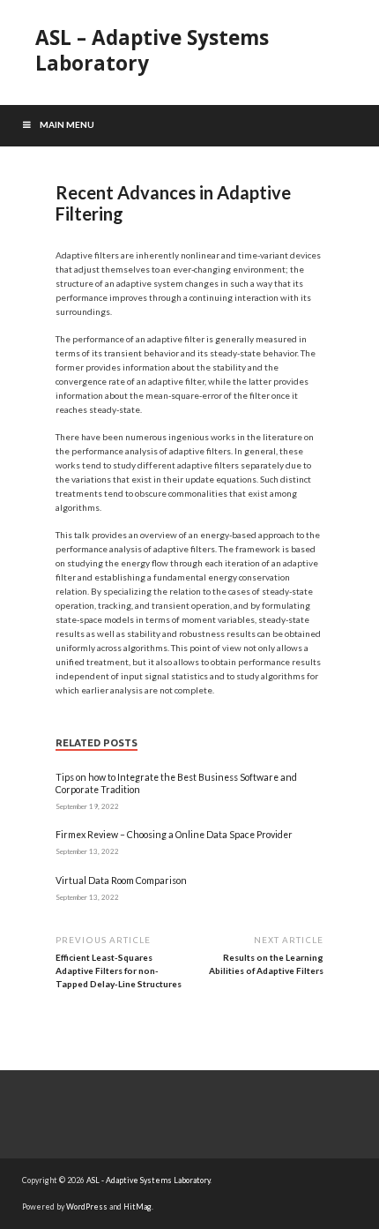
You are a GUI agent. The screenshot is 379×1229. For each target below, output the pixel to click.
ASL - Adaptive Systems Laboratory (148, 1180)
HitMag (137, 1206)
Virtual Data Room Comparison (121, 880)
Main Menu (67, 124)
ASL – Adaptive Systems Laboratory (152, 50)
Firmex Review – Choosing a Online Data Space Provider (174, 834)
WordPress (87, 1206)
